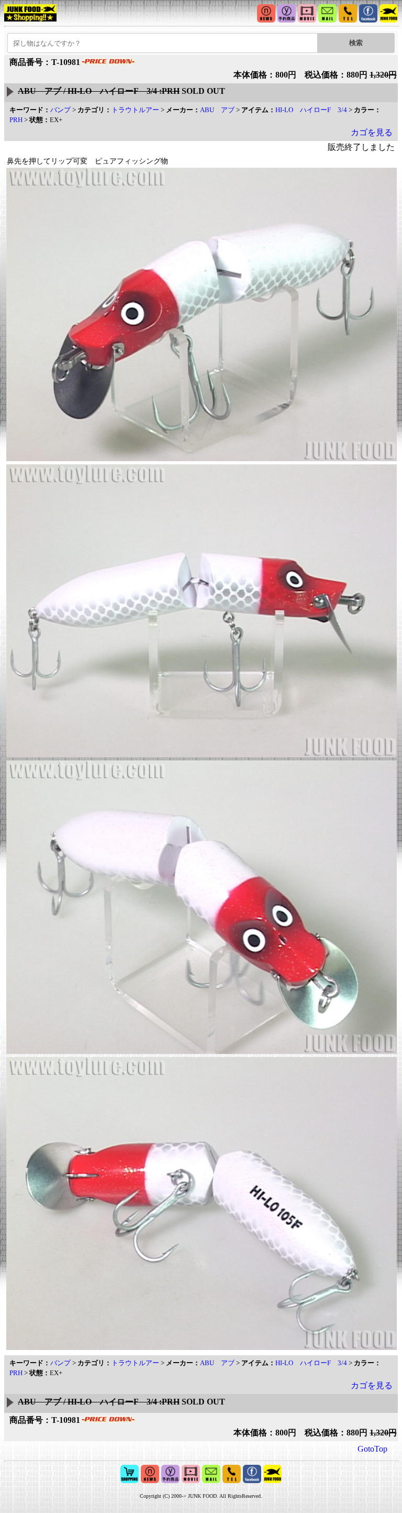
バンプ (60, 110)
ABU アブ (217, 110)
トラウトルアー (135, 110)
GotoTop (372, 1448)
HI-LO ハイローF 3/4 (311, 110)
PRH (16, 120)
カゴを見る (372, 132)
